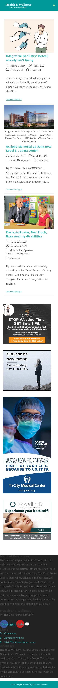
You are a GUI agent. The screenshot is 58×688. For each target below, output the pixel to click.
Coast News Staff (17, 156)
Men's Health (16, 250)
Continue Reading (14, 99)
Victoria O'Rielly (17, 65)
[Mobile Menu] (54, 5)
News (12, 160)
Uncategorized (16, 69)
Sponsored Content (18, 241)
